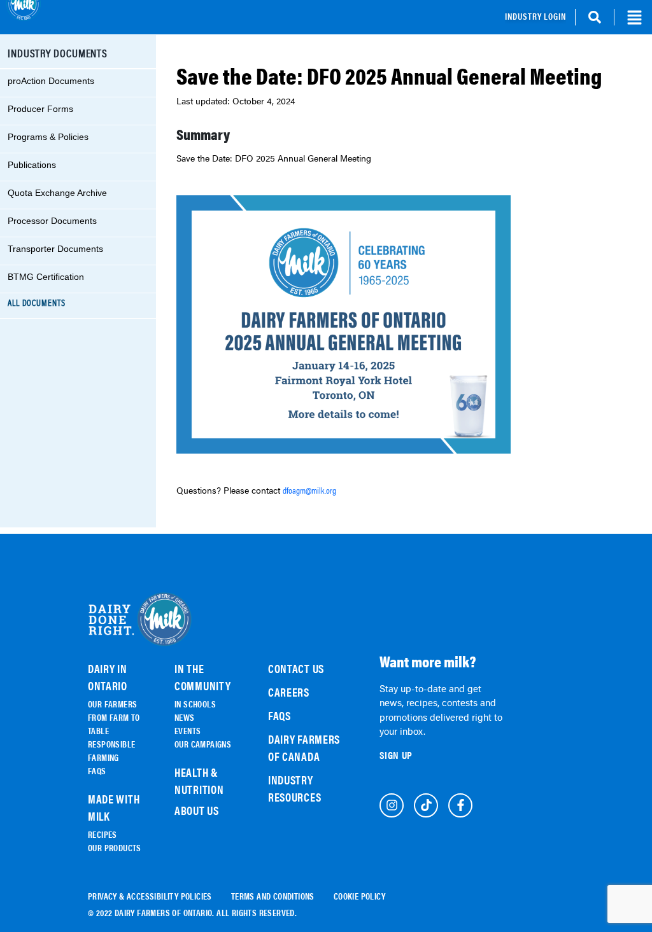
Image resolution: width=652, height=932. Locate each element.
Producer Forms (40, 109)
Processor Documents (52, 221)
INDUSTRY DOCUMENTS (58, 52)
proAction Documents (51, 81)
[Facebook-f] (460, 805)
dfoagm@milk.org (309, 490)
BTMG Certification (46, 277)
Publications (32, 165)
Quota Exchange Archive (57, 193)
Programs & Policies (48, 137)
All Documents (37, 303)
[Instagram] (391, 805)
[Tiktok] (426, 805)
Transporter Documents (55, 249)
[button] (634, 17)
